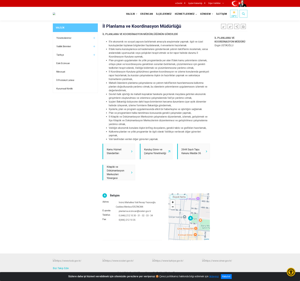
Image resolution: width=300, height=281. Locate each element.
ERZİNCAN (146, 14)
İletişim (115, 195)
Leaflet (206, 239)
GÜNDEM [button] (205, 14)
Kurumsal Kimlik (64, 88)
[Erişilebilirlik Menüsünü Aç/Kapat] (291, 272)
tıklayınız (214, 276)
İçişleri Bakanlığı (195, 3)
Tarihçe (60, 54)
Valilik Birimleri (63, 46)
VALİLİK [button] (130, 14)
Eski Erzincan (63, 63)
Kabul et (226, 276)
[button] (236, 26)
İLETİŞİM (221, 14)
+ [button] (173, 202)
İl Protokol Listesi (65, 80)
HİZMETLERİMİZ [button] (185, 14)
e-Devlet (178, 3)
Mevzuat (60, 71)
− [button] (173, 207)
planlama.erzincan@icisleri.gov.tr (135, 211)
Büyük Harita (179, 197)
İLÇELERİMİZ (164, 14)
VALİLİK (60, 27)
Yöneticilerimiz (63, 38)
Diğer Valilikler (214, 3)
